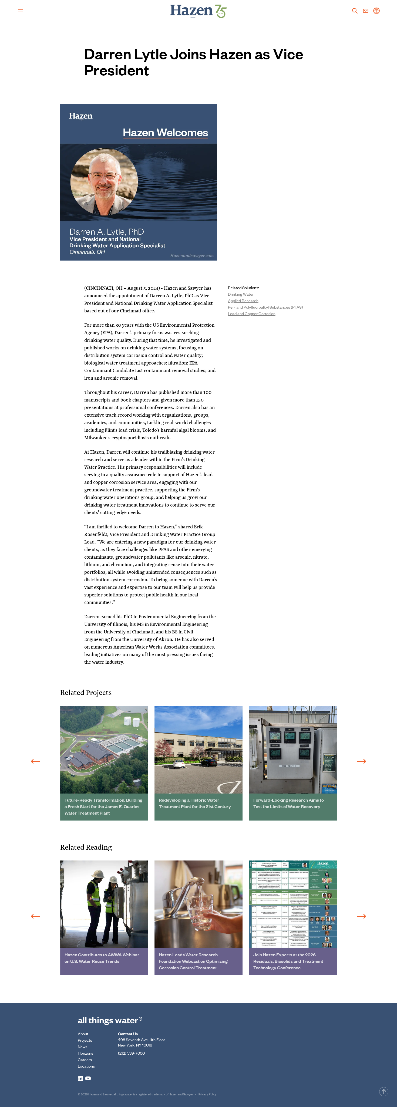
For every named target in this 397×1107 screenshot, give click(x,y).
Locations (86, 1066)
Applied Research (243, 300)
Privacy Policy (207, 1094)
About (83, 1033)
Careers (85, 1059)
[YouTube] (88, 1078)
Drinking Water (241, 294)
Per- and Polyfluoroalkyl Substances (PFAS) (265, 307)
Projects (85, 1040)
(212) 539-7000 (131, 1053)
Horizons (85, 1053)
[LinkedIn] (80, 1078)
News (82, 1046)
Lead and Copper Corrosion (251, 313)
